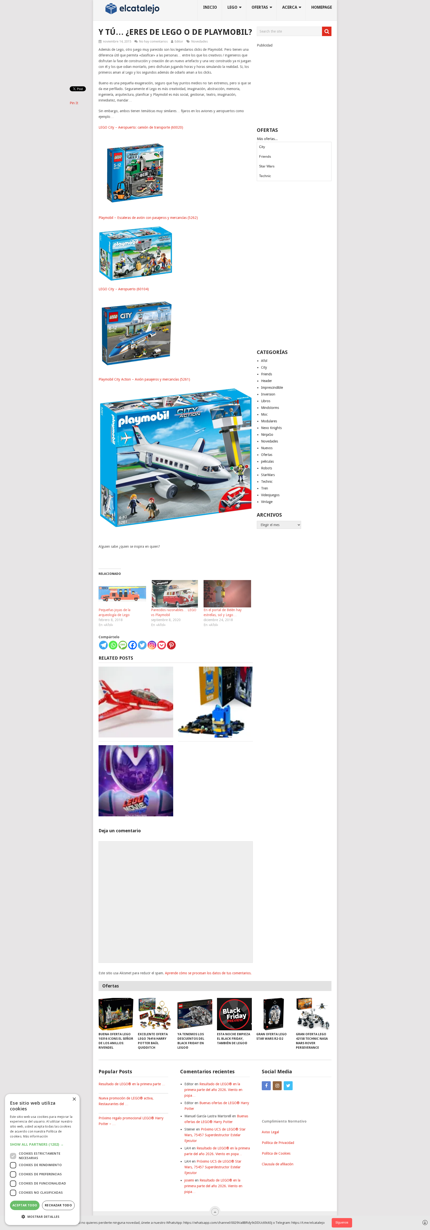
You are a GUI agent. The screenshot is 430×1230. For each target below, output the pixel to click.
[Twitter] (142, 645)
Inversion (268, 394)
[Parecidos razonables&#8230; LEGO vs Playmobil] (175, 593)
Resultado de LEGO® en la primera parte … (132, 1084)
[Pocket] (161, 645)
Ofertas (266, 455)
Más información (35, 1136)
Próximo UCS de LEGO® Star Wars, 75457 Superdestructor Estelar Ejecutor (215, 1135)
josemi (189, 1180)
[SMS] (122, 645)
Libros (265, 401)
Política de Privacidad (278, 1143)
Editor (179, 41)
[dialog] (42, 1159)
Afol (264, 361)
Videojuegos (270, 495)
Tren (264, 488)
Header (266, 381)
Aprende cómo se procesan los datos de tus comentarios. (208, 973)
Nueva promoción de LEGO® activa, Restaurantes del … (126, 1101)
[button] (42, 1144)
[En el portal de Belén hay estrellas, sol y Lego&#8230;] (227, 593)
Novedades (199, 41)
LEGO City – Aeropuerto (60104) (124, 289)
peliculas (267, 461)
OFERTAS (260, 7)
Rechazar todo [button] (58, 1205)
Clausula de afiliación (277, 1164)
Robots (266, 468)
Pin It (74, 103)
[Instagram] (152, 645)
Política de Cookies (276, 1153)
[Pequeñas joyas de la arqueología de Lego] (122, 593)
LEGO (232, 7)
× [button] (74, 1099)
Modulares (269, 421)
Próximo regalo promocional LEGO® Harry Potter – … (131, 1121)
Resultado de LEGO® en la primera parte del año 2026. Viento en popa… (213, 1089)
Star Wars (266, 166)
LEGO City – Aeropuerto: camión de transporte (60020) (141, 127)
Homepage (321, 7)
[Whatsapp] (113, 645)
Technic (265, 176)
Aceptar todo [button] (24, 1205)
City (262, 147)
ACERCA (289, 7)
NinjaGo (267, 435)
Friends (265, 156)
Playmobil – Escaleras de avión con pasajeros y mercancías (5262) (148, 218)
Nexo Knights (271, 428)
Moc (264, 414)
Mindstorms (270, 408)
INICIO (210, 7)
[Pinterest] (171, 645)
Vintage (266, 502)
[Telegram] (103, 645)
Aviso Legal (270, 1132)
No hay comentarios (153, 41)
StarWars (268, 475)
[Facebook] (132, 645)
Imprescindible (272, 388)
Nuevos (266, 448)
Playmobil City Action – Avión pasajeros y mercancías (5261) (144, 379)
